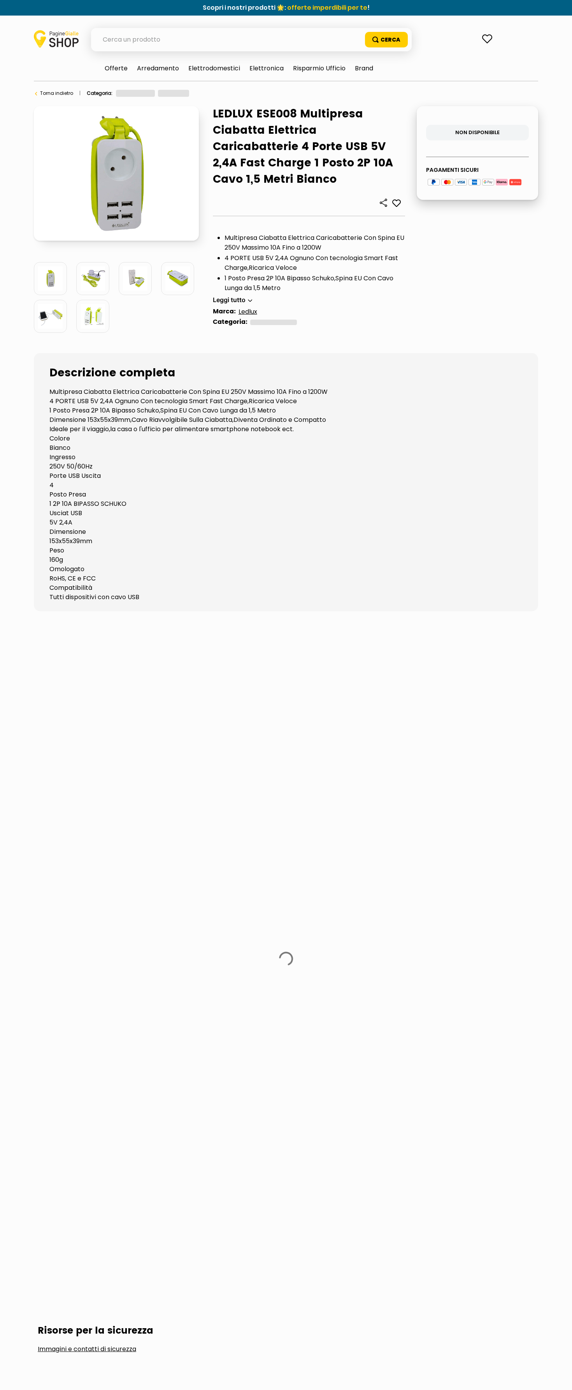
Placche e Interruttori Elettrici (405, 734)
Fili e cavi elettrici (177, 734)
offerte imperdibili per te (327, 7)
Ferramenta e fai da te (142, 93)
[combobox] (251, 39)
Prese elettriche (289, 93)
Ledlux (248, 311)
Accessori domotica (83, 734)
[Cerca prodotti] (386, 39)
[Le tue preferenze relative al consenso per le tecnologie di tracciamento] (558, 1376)
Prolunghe (66, 760)
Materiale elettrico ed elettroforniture (220, 93)
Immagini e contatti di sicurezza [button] (87, 676)
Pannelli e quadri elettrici (279, 734)
